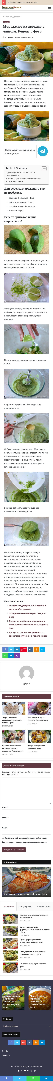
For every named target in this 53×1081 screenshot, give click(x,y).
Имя (4, 807)
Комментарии (43, 906)
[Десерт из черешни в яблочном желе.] (39, 736)
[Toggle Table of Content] (43, 168)
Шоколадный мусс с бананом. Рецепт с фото (38, 718)
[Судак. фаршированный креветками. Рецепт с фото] (10, 943)
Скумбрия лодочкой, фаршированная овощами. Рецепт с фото (35, 930)
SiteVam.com (36, 1066)
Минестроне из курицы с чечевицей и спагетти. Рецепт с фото (39, 1001)
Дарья (26, 683)
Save (24, 648)
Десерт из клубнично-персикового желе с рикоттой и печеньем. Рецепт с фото (28, 624)
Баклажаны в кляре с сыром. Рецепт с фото (25, 894)
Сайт (4, 828)
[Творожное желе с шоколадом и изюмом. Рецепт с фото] (13, 708)
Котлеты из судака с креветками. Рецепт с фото (34, 916)
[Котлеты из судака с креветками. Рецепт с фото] (10, 919)
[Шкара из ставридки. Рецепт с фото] (10, 968)
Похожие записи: (16, 181)
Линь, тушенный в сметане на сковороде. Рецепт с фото (33, 953)
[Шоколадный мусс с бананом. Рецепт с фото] (39, 708)
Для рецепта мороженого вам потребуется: (21, 173)
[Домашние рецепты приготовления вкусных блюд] (11, 7)
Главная (8, 17)
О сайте (5, 1051)
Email (5, 818)
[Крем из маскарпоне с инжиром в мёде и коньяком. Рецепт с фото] (13, 736)
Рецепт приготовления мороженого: (24, 178)
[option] (26, 882)
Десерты (17, 17)
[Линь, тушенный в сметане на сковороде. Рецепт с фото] (10, 955)
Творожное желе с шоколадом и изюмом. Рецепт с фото (12, 720)
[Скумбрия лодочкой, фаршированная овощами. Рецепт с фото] (10, 931)
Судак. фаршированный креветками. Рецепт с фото (31, 941)
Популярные (25, 906)
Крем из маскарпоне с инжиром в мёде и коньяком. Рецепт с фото (13, 748)
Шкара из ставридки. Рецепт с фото (22, 2)
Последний (8, 906)
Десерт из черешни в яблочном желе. (36, 747)
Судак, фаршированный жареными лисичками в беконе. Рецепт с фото (11, 1000)
